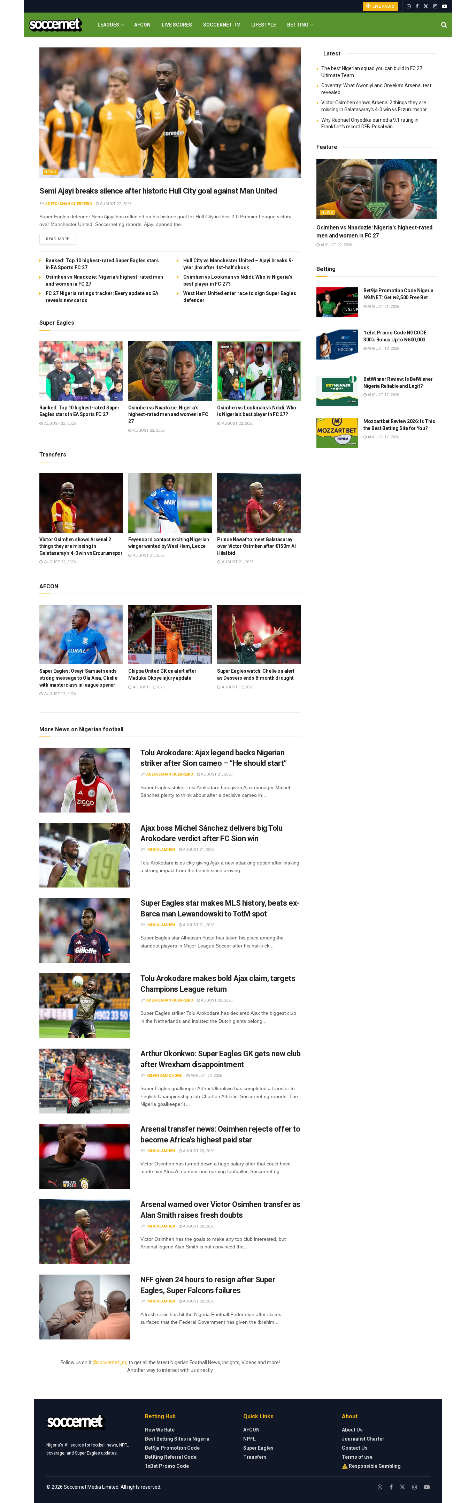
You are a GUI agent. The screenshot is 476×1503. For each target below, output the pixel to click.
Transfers (255, 1457)
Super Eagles (258, 1448)
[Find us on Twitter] (425, 6)
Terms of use (357, 1457)
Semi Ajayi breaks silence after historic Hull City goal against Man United (158, 191)
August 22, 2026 (115, 204)
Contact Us (355, 1448)
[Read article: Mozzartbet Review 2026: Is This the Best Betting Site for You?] (337, 433)
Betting (297, 25)
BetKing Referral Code (171, 1457)
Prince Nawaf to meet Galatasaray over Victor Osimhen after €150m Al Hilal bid (256, 546)
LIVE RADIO (383, 6)
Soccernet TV (221, 25)
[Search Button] (444, 24)
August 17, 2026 (383, 395)
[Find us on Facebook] (417, 6)
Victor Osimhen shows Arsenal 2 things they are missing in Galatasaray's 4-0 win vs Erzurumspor (81, 546)
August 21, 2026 (216, 774)
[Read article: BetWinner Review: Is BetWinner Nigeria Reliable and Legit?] (337, 391)
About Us (352, 1430)
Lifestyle (263, 25)
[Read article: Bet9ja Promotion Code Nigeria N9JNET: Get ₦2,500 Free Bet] (337, 302)
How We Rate (160, 1430)
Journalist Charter (363, 1439)
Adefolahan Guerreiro (68, 204)
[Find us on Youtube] (444, 6)
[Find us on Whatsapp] (409, 6)
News (50, 172)
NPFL (249, 1439)
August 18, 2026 (383, 348)
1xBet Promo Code (167, 1466)
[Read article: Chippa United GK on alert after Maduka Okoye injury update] (170, 635)
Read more (61, 238)
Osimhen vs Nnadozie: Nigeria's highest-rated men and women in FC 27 (168, 414)
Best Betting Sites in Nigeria (177, 1439)
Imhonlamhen (160, 849)
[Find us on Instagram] (435, 6)
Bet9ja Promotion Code (172, 1448)
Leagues (108, 25)
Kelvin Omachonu (164, 1075)
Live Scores (177, 25)
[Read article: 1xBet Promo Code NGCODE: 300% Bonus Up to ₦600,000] (337, 345)
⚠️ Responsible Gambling (371, 1466)
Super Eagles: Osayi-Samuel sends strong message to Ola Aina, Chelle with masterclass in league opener (78, 677)
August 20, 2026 (216, 1000)
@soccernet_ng (110, 1362)
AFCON (142, 25)
